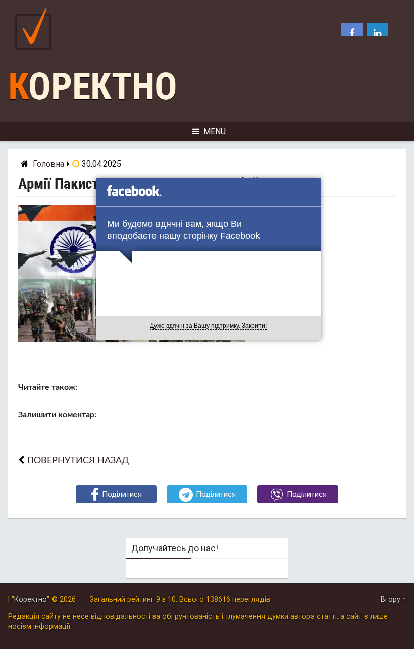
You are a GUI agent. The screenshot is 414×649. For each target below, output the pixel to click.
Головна (48, 164)
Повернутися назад (78, 460)
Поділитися (122, 494)
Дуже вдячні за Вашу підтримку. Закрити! (208, 325)
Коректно (92, 87)
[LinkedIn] (377, 33)
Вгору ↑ (393, 599)
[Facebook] (352, 33)
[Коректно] (36, 52)
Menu (214, 131)
